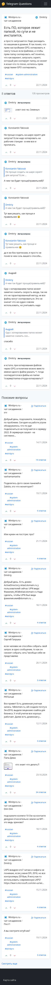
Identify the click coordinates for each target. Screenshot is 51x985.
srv (5, 412)
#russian (9, 74)
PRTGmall (9, 696)
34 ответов (41, 792)
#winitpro (9, 78)
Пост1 (7, 924)
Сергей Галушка (12, 639)
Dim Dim (8, 808)
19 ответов (41, 460)
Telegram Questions (19, 4)
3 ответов (41, 680)
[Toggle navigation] (45, 4)
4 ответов (41, 558)
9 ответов (41, 510)
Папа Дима (10, 757)
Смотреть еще (9, 963)
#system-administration (27, 74)
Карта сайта (9, 980)
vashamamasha (12, 476)
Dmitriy (8, 575)
